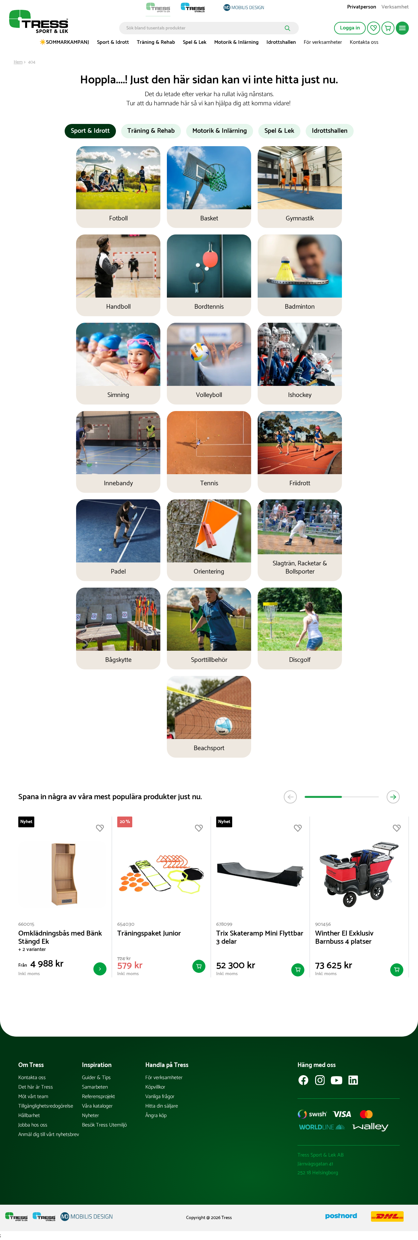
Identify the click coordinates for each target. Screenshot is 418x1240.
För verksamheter (323, 42)
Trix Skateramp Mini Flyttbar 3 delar (259, 938)
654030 (126, 924)
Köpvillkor (155, 1087)
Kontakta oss (364, 42)
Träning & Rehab (156, 42)
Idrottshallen (281, 42)
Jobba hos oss (32, 1125)
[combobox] (204, 28)
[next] (393, 796)
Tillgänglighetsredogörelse (45, 1106)
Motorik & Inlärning (236, 42)
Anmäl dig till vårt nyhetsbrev (48, 1134)
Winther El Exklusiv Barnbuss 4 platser (344, 938)
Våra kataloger (97, 1106)
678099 (224, 924)
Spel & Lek (194, 42)
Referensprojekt (98, 1096)
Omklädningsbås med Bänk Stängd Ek (60, 938)
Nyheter (90, 1115)
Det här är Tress (35, 1087)
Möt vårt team (33, 1096)
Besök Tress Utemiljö (104, 1125)
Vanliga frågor (159, 1096)
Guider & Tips (96, 1077)
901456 (323, 924)
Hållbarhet (29, 1115)
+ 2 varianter (32, 949)
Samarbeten (95, 1087)
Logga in (350, 28)
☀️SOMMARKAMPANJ (64, 42)
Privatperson (361, 7)
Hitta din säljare (161, 1106)
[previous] (290, 796)
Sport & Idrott (113, 42)
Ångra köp (156, 1115)
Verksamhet (395, 7)
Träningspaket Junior (149, 934)
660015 (26, 924)
